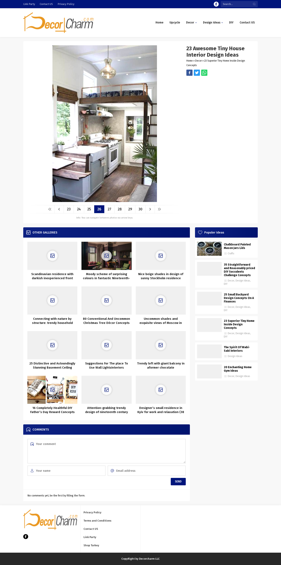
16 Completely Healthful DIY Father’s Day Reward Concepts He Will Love (52, 412)
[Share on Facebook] (189, 73)
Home (189, 60)
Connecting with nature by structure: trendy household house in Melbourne (52, 323)
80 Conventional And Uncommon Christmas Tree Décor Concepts (106, 321)
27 (109, 209)
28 (120, 209)
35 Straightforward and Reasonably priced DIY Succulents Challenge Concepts (239, 270)
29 (130, 209)
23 (69, 209)
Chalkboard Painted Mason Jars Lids (237, 246)
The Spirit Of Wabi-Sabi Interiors (237, 349)
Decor (198, 60)
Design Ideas (243, 280)
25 (89, 209)
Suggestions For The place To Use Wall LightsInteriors (106, 365)
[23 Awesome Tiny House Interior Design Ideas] (104, 200)
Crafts (231, 253)
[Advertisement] (220, 104)
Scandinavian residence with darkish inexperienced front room (52, 278)
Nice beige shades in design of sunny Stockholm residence (160, 276)
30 (140, 209)
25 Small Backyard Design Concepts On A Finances (239, 298)
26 (99, 209)
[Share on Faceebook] (197, 73)
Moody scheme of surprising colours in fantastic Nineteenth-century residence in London (106, 278)
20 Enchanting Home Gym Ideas (238, 368)
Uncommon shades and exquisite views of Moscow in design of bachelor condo (160, 323)
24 (79, 209)
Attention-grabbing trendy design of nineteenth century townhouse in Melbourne (106, 412)
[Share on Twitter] (204, 73)
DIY (226, 283)
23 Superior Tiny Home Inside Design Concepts (239, 324)
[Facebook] (216, 4)
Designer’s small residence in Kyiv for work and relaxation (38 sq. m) (160, 412)
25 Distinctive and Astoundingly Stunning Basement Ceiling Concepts (52, 368)
